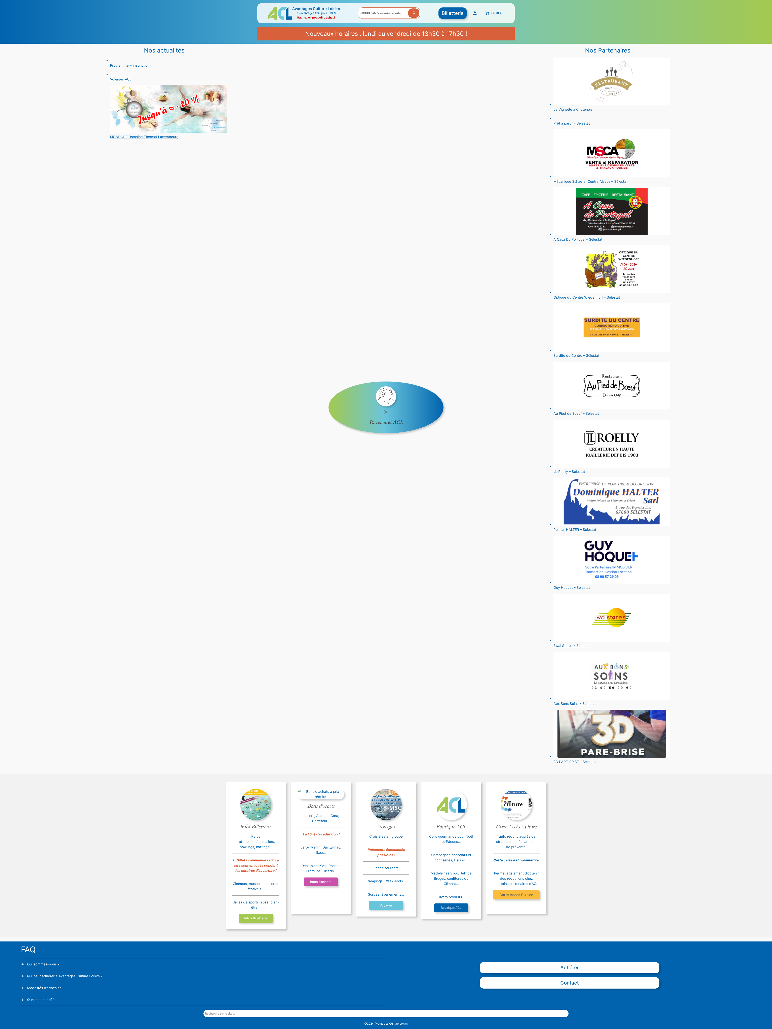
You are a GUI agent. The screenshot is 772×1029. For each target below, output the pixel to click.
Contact (569, 983)
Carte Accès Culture (516, 895)
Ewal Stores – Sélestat (571, 646)
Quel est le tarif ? (41, 1000)
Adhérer (569, 967)
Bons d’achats (321, 882)
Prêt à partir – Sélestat (571, 123)
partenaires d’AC (523, 884)
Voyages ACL (120, 79)
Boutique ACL (451, 908)
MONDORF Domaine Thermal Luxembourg (144, 137)
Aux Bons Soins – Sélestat (574, 704)
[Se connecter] (475, 13)
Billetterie (453, 13)
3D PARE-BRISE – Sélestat (574, 762)
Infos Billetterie (255, 918)
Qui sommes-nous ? (43, 964)
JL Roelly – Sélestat (569, 472)
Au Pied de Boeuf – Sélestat (576, 413)
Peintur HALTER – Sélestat (574, 530)
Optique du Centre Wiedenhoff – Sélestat (586, 297)
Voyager (386, 905)
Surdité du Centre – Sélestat (576, 356)
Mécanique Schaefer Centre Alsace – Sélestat (590, 181)
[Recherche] (413, 13)
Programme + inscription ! (130, 65)
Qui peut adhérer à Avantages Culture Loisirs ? (65, 976)
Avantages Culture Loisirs (316, 8)
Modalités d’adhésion (44, 988)
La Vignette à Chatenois (572, 109)
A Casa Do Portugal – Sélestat (577, 239)
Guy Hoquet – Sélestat (571, 588)
